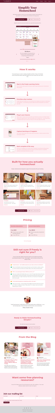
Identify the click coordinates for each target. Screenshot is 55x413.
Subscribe (6, 402)
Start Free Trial (21, 19)
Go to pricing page (27, 241)
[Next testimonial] (38, 54)
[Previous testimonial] (16, 54)
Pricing (41, 1)
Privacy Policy (24, 411)
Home (37, 1)
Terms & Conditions (29, 411)
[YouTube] (28, 408)
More (49, 1)
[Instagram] (26, 408)
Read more (6, 187)
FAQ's (45, 1)
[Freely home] (7, 1)
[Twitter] (30, 408)
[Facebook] (24, 408)
